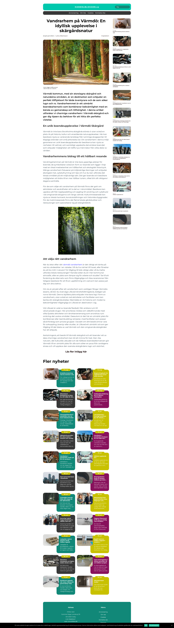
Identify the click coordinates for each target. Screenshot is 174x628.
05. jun (100, 577)
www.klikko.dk (72, 621)
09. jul (100, 453)
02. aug (99, 390)
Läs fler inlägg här (76, 351)
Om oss (83, 13)
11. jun (66, 577)
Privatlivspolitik (154, 625)
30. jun (100, 536)
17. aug (66, 370)
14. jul (100, 432)
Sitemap (103, 622)
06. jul (100, 473)
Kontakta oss (100, 13)
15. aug (100, 370)
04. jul (66, 515)
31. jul (66, 411)
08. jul (66, 473)
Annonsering (73, 13)
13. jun (100, 556)
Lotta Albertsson (62, 36)
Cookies (91, 13)
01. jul (66, 536)
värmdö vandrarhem (72, 265)
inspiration (105, 36)
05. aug (65, 390)
